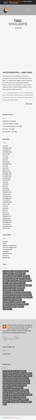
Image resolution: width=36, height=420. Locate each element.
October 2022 (7, 150)
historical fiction (9, 287)
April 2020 (5, 188)
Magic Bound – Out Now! (10, 131)
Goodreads (17, 285)
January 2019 (6, 218)
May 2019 (5, 210)
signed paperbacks (15, 299)
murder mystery (17, 387)
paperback (17, 294)
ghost (5, 283)
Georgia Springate (25, 280)
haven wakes (27, 285)
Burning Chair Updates (9, 245)
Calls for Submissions (9, 247)
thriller (11, 100)
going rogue (7, 285)
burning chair (9, 97)
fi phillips (14, 280)
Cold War (18, 373)
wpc (4, 404)
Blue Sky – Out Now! (8, 129)
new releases (7, 294)
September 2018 (7, 226)
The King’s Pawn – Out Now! (11, 123)
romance (12, 394)
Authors (17, 95)
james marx (25, 97)
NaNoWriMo (7, 290)
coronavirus (7, 278)
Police (5, 392)
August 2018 (6, 228)
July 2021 (5, 166)
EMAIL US (7, 354)
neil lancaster (17, 290)
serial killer (7, 397)
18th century (7, 371)
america (23, 371)
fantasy (6, 280)
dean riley (19, 97)
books (4, 97)
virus (14, 306)
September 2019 (7, 202)
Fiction (21, 380)
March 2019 (6, 214)
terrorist (24, 399)
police (18, 297)
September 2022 (7, 152)
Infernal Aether (8, 385)
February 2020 (7, 192)
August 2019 (6, 204)
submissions (7, 304)
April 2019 (5, 212)
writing (20, 306)
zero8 (11, 417)
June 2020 (5, 184)
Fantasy (15, 378)
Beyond (25, 271)
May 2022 (5, 160)
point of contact (9, 297)
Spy (14, 397)
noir (16, 390)
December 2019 (7, 196)
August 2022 (6, 154)
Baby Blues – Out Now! (9, 121)
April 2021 (5, 168)
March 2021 (6, 170)
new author (7, 292)
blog (31, 95)
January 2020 (6, 194)
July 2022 (5, 156)
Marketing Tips (7, 253)
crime (14, 97)
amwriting (17, 271)
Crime (10, 375)
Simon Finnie (10, 95)
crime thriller (24, 278)
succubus (6, 399)
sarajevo (20, 394)
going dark (21, 283)
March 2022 (6, 162)
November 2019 (7, 198)
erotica (29, 375)
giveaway (12, 283)
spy (23, 302)
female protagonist (10, 380)
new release (26, 292)
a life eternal (8, 271)
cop (4, 375)
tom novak (7, 306)
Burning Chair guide (9, 276)
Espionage (6, 378)
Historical (26, 383)
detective (16, 375)
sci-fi (5, 299)
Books (21, 95)
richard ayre (27, 297)
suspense (16, 304)
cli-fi (20, 276)
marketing (20, 287)
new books (16, 292)
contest (26, 276)
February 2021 (7, 172)
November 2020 (7, 176)
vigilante (16, 100)
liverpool (6, 387)
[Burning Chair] (6, 10)
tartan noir (15, 399)
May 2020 (5, 186)
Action (16, 371)
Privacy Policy (17, 417)
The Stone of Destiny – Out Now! (12, 126)
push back (7, 100)
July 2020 (5, 182)
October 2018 (7, 224)
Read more (28, 104)
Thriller (6, 401)
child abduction (8, 373)
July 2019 (5, 206)
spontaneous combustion (12, 302)
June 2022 (5, 158)
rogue (5, 394)
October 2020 (7, 178)
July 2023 (5, 146)
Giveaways (6, 251)
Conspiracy (27, 373)
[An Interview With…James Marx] (18, 53)
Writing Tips (6, 257)
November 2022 (7, 148)
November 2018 (7, 222)
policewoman (14, 392)
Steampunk (22, 397)
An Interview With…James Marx (17, 72)
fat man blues (24, 378)
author (28, 95)
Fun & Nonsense (7, 249)
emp (23, 375)
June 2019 (5, 208)
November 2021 (7, 164)
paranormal (27, 294)
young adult (7, 309)
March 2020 (6, 190)
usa (21, 401)
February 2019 (7, 216)
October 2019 (7, 200)
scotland (28, 394)
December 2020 (7, 174)
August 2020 (6, 180)
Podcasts (5, 255)
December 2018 (7, 220)
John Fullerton (20, 385)
